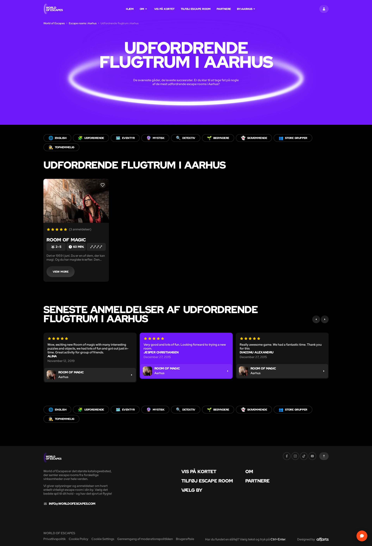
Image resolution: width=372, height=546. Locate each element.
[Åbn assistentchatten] (361, 535)
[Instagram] (295, 456)
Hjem (129, 8)
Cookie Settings (102, 539)
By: (244, 9)
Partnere (224, 8)
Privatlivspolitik (54, 539)
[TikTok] (304, 456)
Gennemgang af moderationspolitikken (145, 539)
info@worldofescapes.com (72, 504)
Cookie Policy (78, 539)
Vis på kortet (164, 8)
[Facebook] (287, 456)
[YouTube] (312, 456)
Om (142, 9)
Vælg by (191, 490)
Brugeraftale (185, 539)
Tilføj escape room (195, 8)
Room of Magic (66, 240)
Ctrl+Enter (277, 539)
